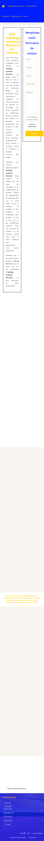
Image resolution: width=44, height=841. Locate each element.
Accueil (8, 803)
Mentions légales (38, 833)
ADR (28, 833)
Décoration (8, 817)
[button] (22, 788)
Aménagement (8, 813)
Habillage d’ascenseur (7, 808)
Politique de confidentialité (17, 837)
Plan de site (32, 837)
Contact (8, 824)
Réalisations (7, 821)
